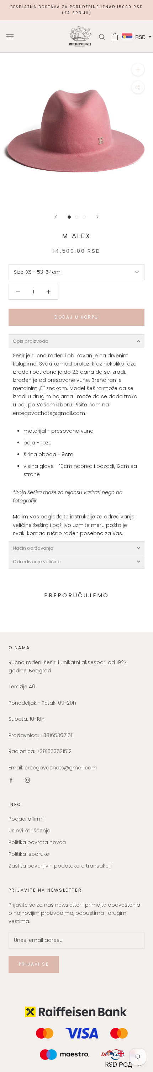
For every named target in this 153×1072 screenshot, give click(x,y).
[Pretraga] (102, 36)
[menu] (124, 1053)
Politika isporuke (29, 854)
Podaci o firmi (26, 818)
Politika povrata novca (37, 842)
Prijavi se (34, 964)
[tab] (76, 341)
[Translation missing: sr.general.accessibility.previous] (56, 216)
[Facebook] (11, 780)
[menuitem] (109, 1053)
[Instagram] (27, 780)
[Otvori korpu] (115, 36)
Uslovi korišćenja (30, 830)
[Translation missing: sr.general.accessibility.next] (97, 216)
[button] (124, 1064)
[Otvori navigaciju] (10, 36)
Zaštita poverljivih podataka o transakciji (60, 865)
